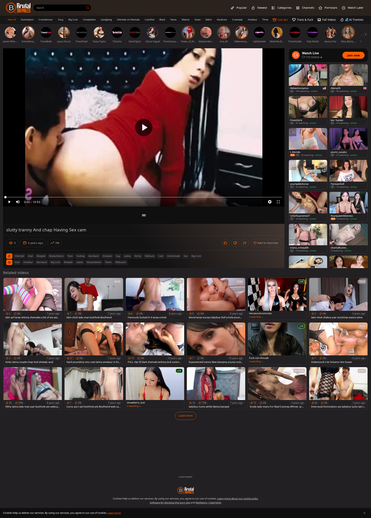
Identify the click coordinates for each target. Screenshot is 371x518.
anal (30, 256)
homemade (173, 256)
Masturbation (94, 262)
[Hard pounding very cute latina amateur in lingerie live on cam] (94, 343)
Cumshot (149, 19)
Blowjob (68, 262)
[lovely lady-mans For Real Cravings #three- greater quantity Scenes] (277, 388)
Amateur (252, 19)
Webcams (120, 262)
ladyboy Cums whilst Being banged (209, 406)
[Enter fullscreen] (278, 202)
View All (12, 19)
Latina (79, 262)
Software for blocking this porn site (170, 502)
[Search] (87, 7)
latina (127, 256)
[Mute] (18, 202)
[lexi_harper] (348, 111)
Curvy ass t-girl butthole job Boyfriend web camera (93, 406)
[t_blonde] (308, 143)
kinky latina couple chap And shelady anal (29, 362)
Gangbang (106, 19)
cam (160, 256)
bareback (93, 256)
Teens (173, 19)
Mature (186, 19)
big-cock (196, 256)
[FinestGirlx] (308, 111)
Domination (27, 19)
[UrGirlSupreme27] (308, 206)
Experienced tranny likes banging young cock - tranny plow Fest (215, 362)
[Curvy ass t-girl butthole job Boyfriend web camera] (94, 388)
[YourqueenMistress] (348, 206)
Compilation (89, 19)
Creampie (237, 19)
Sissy (60, 19)
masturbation (56, 256)
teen (70, 256)
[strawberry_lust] (155, 388)
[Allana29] (348, 79)
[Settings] (270, 202)
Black (162, 19)
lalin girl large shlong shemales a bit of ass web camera (32, 317)
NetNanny (201, 502)
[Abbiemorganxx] (308, 79)
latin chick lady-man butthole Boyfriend (89, 317)
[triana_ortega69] (308, 238)
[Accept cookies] (364, 513)
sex (186, 256)
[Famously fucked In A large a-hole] (155, 299)
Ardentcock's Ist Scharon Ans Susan (331, 362)
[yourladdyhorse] (308, 174)
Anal (17, 262)
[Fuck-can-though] (277, 343)
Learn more (114, 513)
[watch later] (8, 282)
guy (118, 256)
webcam (149, 256)
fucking (81, 256)
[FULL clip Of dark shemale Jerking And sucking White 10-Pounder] (155, 343)
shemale (19, 256)
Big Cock (73, 19)
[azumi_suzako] (348, 143)
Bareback (42, 262)
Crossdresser (45, 19)
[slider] (143, 197)
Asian (198, 19)
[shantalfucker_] (348, 238)
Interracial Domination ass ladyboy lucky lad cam (338, 406)
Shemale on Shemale (128, 19)
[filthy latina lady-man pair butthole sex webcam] (32, 388)
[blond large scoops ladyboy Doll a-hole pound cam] (216, 299)
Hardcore (222, 19)
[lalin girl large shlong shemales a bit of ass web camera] (32, 299)
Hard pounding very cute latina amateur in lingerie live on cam (93, 362)
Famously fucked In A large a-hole (147, 317)
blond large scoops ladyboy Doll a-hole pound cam (216, 317)
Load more (185, 415)
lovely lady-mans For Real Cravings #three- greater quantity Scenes (276, 406)
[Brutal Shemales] (18, 8)
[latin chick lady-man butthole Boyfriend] (94, 299)
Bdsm (209, 19)
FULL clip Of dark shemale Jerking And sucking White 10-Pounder (154, 362)
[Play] (143, 127)
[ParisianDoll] (348, 174)
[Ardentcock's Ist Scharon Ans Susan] (338, 343)
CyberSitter (214, 502)
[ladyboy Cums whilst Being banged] (216, 388)
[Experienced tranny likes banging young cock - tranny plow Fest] (216, 343)
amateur (107, 256)
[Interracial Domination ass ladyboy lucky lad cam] (338, 388)
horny (137, 256)
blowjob (41, 256)
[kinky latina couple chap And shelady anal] (32, 343)
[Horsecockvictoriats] (277, 299)
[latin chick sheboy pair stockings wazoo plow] (338, 299)
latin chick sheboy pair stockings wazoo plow (336, 317)
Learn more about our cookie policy (237, 498)
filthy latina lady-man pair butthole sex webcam (31, 406)
